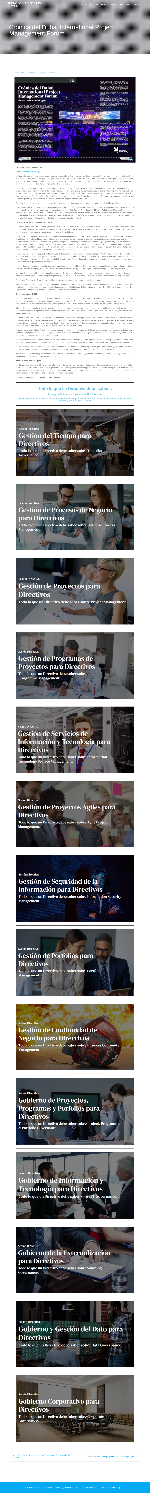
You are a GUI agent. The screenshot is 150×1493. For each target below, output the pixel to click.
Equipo (114, 4)
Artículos (93, 4)
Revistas (139, 4)
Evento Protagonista (37, 72)
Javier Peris (20, 72)
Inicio (83, 4)
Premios (104, 4)
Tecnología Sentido (24, 4)
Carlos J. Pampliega (32, 172)
